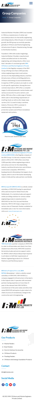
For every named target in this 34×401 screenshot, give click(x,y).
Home (4, 17)
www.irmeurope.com (15, 211)
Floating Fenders (9, 356)
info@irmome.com (7, 372)
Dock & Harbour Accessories (13, 350)
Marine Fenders (9, 343)
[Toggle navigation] (31, 3)
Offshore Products (10, 353)
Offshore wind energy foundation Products (18, 359)
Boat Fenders (8, 347)
